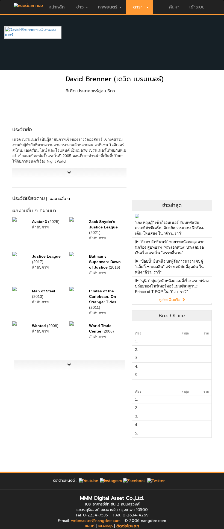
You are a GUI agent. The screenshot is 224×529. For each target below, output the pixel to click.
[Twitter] (156, 480)
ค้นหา (174, 7)
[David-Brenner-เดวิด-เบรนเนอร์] (37, 32)
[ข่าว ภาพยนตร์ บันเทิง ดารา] (28, 4)
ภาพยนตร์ (107, 7)
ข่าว (80, 7)
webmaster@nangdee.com (95, 521)
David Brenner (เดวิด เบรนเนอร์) (115, 79)
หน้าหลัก (56, 7)
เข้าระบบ (197, 7)
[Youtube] (88, 480)
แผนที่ (90, 526)
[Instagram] (111, 480)
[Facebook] (134, 480)
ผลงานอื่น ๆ (60, 199)
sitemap (105, 526)
